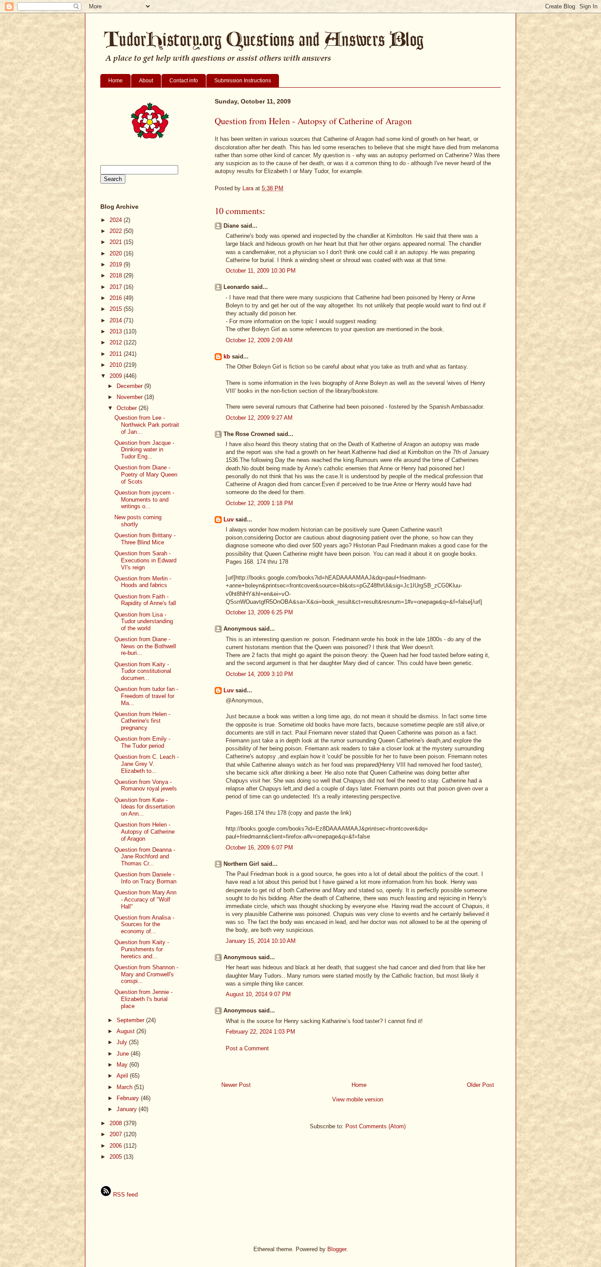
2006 (117, 1145)
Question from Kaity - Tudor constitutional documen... (142, 671)
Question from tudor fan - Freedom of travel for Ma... (146, 696)
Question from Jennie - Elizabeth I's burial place (143, 999)
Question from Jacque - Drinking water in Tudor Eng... (144, 450)
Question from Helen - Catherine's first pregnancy (142, 721)
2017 (117, 287)
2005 (117, 1156)
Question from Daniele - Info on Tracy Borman (145, 878)
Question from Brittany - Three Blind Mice (145, 539)
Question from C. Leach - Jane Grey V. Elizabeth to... (146, 764)
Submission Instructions (242, 81)
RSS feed (124, 1194)
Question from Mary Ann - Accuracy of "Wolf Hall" (145, 899)
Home (115, 81)
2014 (117, 320)
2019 (117, 264)
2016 (117, 298)
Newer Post (236, 1085)
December (130, 386)
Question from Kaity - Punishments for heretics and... (141, 949)
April (123, 1075)
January (128, 1109)
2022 (117, 231)
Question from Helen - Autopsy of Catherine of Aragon (144, 831)
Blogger (336, 1249)
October (128, 408)
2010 (117, 365)
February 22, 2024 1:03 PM (260, 1031)
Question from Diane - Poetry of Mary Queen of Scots (145, 474)
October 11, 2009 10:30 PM (261, 270)
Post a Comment (247, 1048)
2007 (117, 1134)
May (123, 1064)
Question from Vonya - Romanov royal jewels (145, 785)
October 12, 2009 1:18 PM (259, 503)
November (130, 397)
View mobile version (357, 1099)
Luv (229, 519)
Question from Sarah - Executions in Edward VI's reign (145, 560)
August (126, 1031)
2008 (117, 1123)
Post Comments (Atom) (375, 1126)
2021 (117, 242)
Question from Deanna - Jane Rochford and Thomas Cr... (144, 856)
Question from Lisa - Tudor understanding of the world (143, 621)
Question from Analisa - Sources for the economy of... (144, 924)
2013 (117, 331)
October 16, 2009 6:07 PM (259, 847)
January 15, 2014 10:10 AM (261, 941)
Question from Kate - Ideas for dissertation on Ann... (144, 807)
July (123, 1042)
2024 (117, 220)
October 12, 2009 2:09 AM (259, 340)
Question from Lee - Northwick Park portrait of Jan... (146, 424)
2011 (117, 354)
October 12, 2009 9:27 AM (259, 417)
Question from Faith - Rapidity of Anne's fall (145, 600)
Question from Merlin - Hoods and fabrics (142, 582)
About (146, 81)
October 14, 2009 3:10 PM (259, 674)
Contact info (183, 81)
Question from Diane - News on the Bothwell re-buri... (145, 646)
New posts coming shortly (137, 521)
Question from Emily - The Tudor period (142, 742)
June (124, 1053)
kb (227, 356)
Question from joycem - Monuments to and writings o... (144, 499)
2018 (117, 275)
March (125, 1087)
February (129, 1098)
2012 (117, 342)
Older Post (480, 1085)
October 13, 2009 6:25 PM (259, 612)
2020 (117, 253)
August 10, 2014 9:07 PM (258, 994)
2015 (117, 309)
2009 (117, 376)
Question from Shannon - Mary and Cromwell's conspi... (146, 974)
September (131, 1020)
